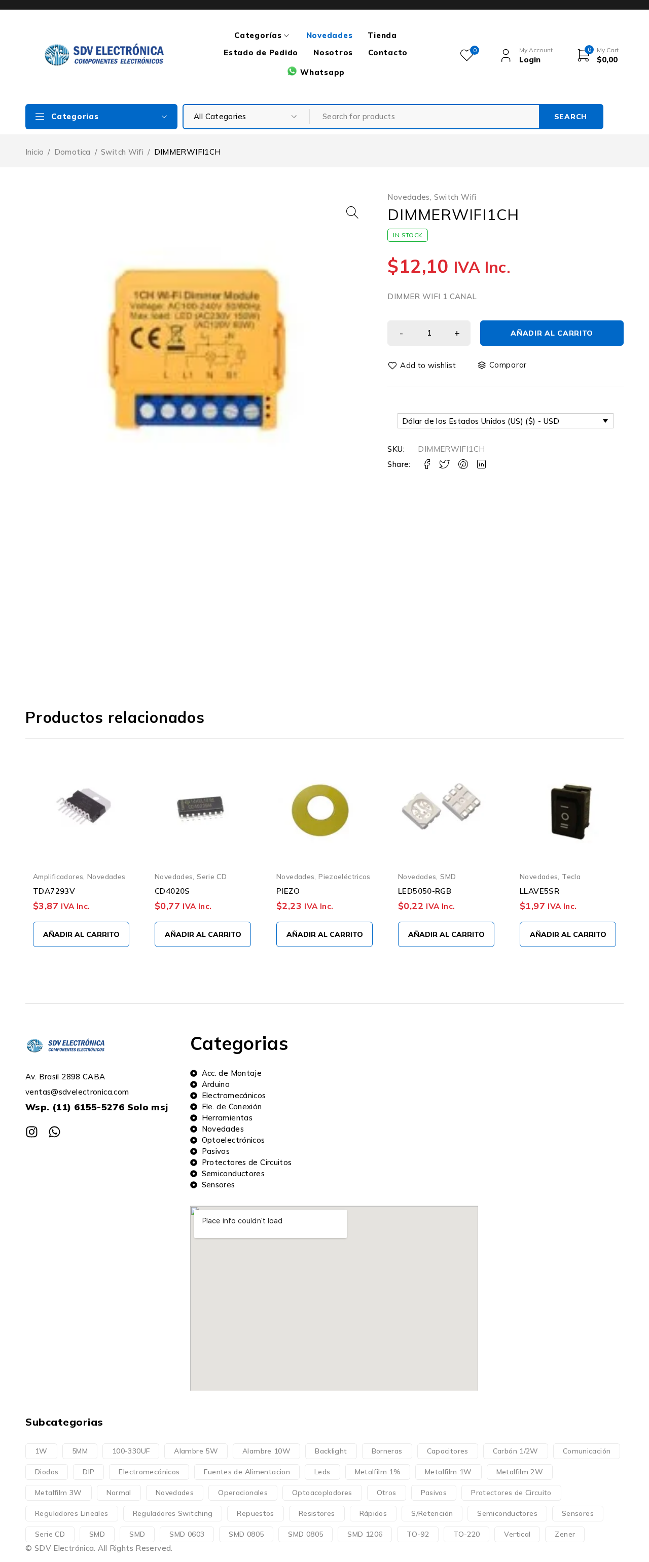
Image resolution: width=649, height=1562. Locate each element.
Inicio (34, 152)
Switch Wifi (122, 152)
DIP (88, 1471)
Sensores (578, 1513)
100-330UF (131, 1451)
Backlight (331, 1451)
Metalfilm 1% (378, 1471)
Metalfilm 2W (520, 1471)
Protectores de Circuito (511, 1492)
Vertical (517, 1534)
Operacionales (243, 1492)
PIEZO (288, 891)
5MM (80, 1451)
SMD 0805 (246, 1534)
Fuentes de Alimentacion (247, 1471)
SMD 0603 (186, 1534)
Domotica (72, 152)
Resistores (317, 1513)
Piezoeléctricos (344, 876)
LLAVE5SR (539, 891)
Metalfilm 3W (58, 1492)
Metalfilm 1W (448, 1471)
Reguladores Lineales (72, 1513)
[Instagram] (31, 1131)
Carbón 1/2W (515, 1451)
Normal (118, 1492)
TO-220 (466, 1534)
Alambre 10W (266, 1451)
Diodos (46, 1471)
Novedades (408, 197)
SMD (448, 876)
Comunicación (587, 1451)
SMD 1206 (364, 1534)
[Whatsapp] (54, 1131)
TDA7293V (54, 891)
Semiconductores (507, 1513)
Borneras (387, 1451)
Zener (565, 1534)
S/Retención (432, 1513)
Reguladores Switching (173, 1513)
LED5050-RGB (424, 891)
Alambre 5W (196, 1451)
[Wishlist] (422, 365)
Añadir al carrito (552, 333)
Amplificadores (58, 876)
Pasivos (434, 1492)
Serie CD (212, 876)
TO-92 (418, 1534)
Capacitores (447, 1451)
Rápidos (373, 1513)
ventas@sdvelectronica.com (77, 1092)
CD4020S (172, 891)
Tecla (571, 876)
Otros (386, 1492)
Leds (322, 1471)
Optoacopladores (322, 1492)
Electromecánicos (149, 1471)
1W (41, 1451)
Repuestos (255, 1513)
